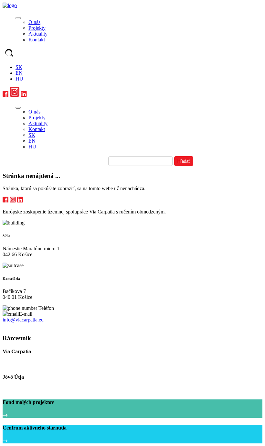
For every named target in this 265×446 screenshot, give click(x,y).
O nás (34, 22)
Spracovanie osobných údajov (30, 325)
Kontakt (36, 39)
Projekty (37, 28)
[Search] (9, 53)
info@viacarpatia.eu (23, 319)
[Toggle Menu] (18, 18)
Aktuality (38, 34)
